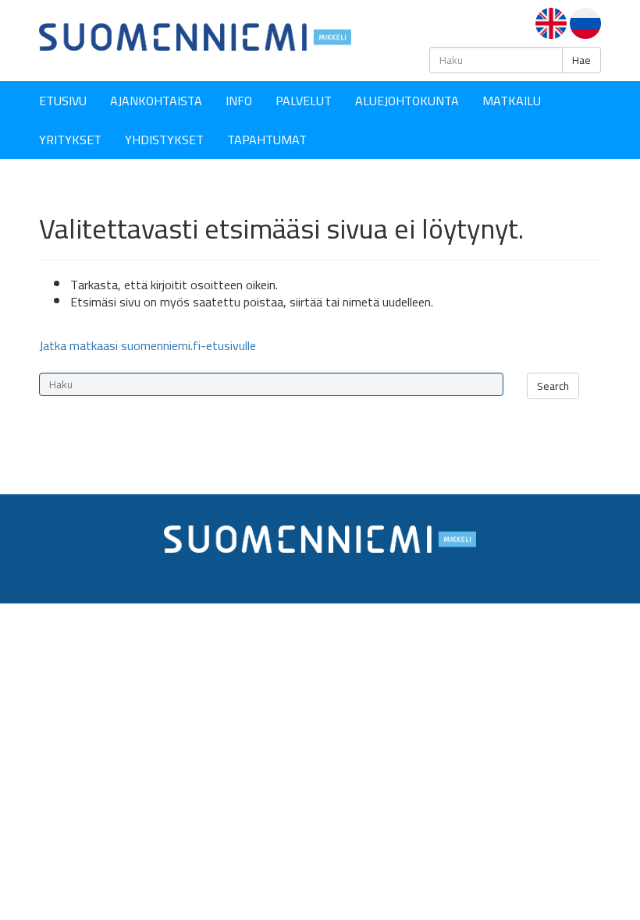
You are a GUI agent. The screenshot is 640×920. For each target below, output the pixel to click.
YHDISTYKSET (164, 139)
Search (553, 386)
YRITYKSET (70, 139)
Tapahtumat (267, 139)
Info (239, 100)
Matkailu (511, 100)
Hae (581, 60)
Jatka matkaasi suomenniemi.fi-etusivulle (147, 345)
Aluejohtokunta (407, 100)
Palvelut (304, 100)
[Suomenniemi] (195, 36)
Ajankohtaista (156, 100)
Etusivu (63, 100)
